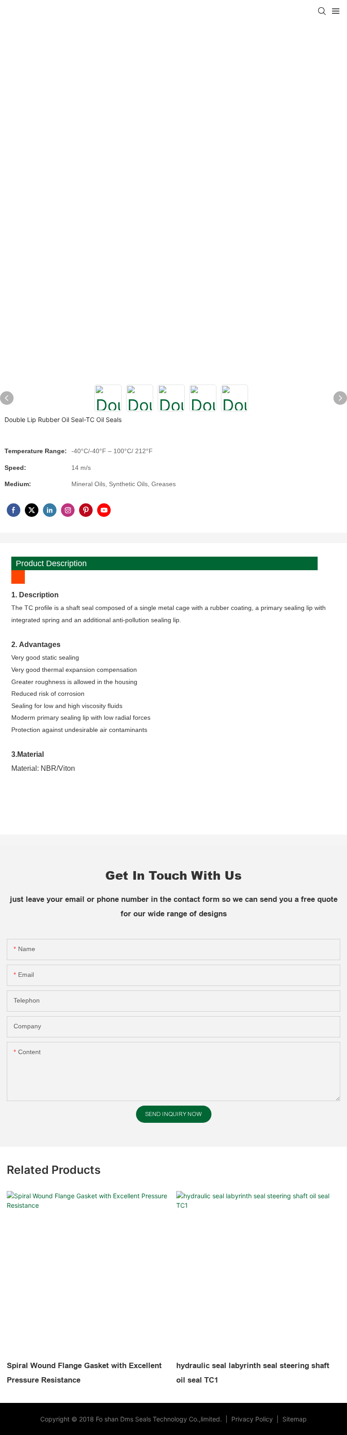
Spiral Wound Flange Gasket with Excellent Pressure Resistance (84, 1372)
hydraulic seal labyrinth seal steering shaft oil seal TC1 (252, 1372)
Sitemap (294, 1419)
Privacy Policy (253, 1419)
